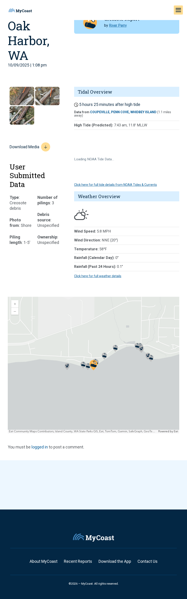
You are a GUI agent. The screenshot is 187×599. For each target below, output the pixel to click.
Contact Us (148, 561)
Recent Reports (78, 561)
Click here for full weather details (97, 276)
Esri (176, 431)
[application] (93, 365)
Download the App (115, 561)
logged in (39, 447)
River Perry (118, 25)
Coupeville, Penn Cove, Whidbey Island (123, 112)
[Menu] (178, 10)
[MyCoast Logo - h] (20, 10)
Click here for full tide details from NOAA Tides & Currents (115, 185)
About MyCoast (43, 561)
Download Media (24, 146)
